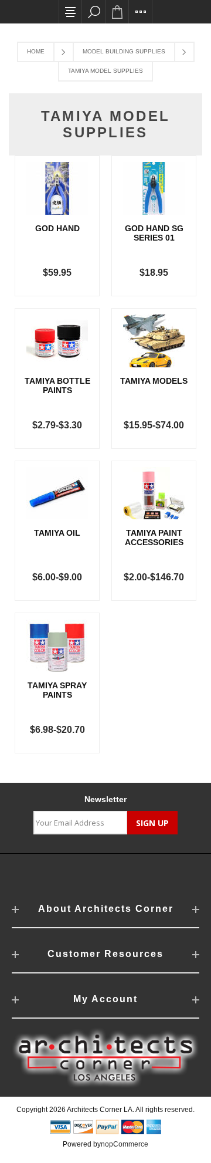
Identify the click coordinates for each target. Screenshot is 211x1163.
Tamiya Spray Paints (57, 690)
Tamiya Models (154, 381)
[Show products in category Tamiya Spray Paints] (57, 645)
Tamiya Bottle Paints (57, 385)
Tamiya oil (57, 532)
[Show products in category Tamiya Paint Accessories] (154, 493)
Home (36, 51)
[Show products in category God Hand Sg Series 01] (154, 188)
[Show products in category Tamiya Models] (154, 341)
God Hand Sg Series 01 (154, 233)
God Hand (57, 228)
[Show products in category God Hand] (57, 188)
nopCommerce (124, 1144)
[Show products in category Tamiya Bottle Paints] (57, 341)
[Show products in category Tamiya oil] (57, 493)
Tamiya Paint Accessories (154, 537)
